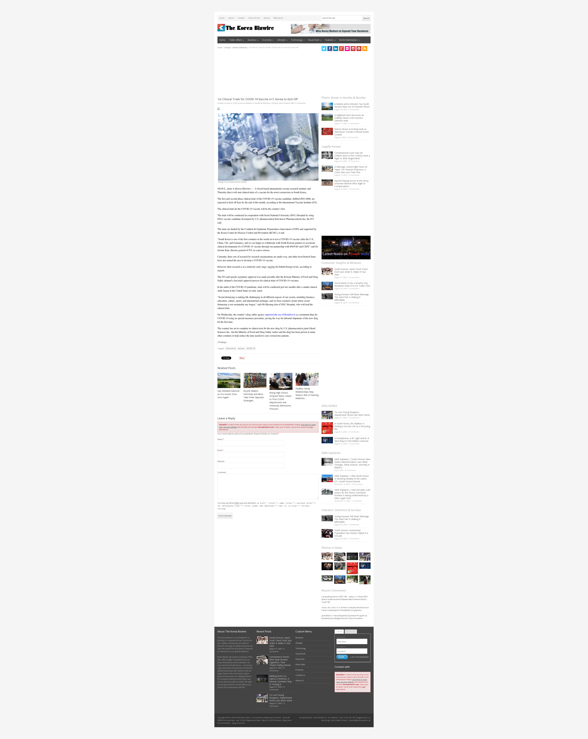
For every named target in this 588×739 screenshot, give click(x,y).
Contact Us (300, 675)
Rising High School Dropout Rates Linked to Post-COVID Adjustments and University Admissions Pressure (280, 400)
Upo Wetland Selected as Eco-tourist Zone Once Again (228, 394)
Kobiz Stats (300, 664)
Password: (340, 646)
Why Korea (278, 18)
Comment (221, 472)
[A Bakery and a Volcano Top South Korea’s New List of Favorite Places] (327, 106)
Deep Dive (300, 659)
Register (351, 631)
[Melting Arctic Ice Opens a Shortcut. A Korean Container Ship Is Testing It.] (352, 556)
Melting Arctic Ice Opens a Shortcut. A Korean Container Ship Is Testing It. (280, 680)
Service (267, 18)
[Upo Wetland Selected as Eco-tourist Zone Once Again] (228, 380)
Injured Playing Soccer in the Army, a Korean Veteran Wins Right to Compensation (351, 183)
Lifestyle (281, 39)
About (231, 18)
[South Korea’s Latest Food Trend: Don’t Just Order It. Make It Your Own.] (327, 271)
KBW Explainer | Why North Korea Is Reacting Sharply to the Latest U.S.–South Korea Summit (351, 478)
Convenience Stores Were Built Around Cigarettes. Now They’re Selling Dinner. (280, 661)
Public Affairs (235, 39)
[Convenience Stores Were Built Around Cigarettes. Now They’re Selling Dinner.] (339, 557)
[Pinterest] (358, 48)
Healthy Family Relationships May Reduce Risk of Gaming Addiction (307, 393)
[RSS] (364, 48)
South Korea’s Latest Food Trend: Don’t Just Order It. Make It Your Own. (351, 272)
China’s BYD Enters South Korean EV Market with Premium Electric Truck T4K (345, 599)
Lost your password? (360, 657)
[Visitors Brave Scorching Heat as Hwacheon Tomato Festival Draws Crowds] (327, 131)
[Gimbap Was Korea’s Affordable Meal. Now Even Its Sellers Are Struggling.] (339, 566)
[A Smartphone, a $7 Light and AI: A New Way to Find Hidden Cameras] (327, 440)
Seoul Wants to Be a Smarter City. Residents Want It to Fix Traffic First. (352, 284)
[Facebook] (329, 48)
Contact (241, 18)
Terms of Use (254, 18)
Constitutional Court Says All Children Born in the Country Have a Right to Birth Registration (352, 155)
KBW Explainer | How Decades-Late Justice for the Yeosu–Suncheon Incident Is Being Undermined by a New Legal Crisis (352, 494)
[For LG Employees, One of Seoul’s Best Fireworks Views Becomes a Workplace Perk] (327, 566)
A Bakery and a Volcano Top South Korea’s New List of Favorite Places (352, 105)
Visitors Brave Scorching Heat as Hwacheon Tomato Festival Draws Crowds (351, 132)
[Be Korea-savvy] (246, 27)
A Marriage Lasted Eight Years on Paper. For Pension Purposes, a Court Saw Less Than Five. (350, 169)
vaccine (241, 348)
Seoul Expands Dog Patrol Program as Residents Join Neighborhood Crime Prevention (344, 617)
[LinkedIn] (335, 48)
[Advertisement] (267, 73)
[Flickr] (347, 48)
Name (220, 439)
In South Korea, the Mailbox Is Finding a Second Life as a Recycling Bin (352, 426)
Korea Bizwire (246, 103)
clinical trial (231, 348)
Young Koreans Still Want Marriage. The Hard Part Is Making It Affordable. (351, 297)
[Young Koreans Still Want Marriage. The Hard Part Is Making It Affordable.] (327, 296)
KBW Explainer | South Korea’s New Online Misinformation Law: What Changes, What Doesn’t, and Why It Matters (352, 463)
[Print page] (267, 108)
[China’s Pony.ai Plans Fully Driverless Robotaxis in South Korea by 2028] (327, 578)
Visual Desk (313, 39)
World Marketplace (348, 39)
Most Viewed (284, 103)
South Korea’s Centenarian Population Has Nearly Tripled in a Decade (351, 533)
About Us (300, 680)
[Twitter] (324, 48)
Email (220, 450)
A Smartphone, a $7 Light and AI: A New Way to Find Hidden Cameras (351, 439)
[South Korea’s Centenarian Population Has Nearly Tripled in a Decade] (327, 533)
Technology (296, 39)
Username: (341, 637)
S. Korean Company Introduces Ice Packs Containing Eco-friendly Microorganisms (345, 609)
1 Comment (357, 501)
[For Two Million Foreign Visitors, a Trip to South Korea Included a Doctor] (352, 579)
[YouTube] (353, 48)
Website (220, 461)
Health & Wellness (239, 47)
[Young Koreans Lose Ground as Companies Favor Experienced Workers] (365, 579)
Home (222, 18)
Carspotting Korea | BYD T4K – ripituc (338, 596)
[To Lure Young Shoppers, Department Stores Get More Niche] (327, 415)
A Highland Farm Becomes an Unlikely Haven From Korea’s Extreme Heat (349, 118)
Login (339, 631)
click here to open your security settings (351, 680)
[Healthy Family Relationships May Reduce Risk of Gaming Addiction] (307, 379)
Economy (266, 39)
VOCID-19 (251, 348)
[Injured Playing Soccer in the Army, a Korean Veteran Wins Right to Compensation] (327, 182)
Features (329, 39)
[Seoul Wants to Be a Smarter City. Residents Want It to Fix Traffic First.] (327, 286)
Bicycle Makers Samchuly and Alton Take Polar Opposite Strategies (253, 395)
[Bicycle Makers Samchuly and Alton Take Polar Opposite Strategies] (254, 380)
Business (252, 39)
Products (299, 670)
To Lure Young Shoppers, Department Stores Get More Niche (352, 413)
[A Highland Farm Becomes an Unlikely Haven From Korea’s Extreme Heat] (327, 117)
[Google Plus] (341, 48)
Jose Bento (326, 615)
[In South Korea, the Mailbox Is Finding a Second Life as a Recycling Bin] (327, 428)
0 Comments (354, 109)
